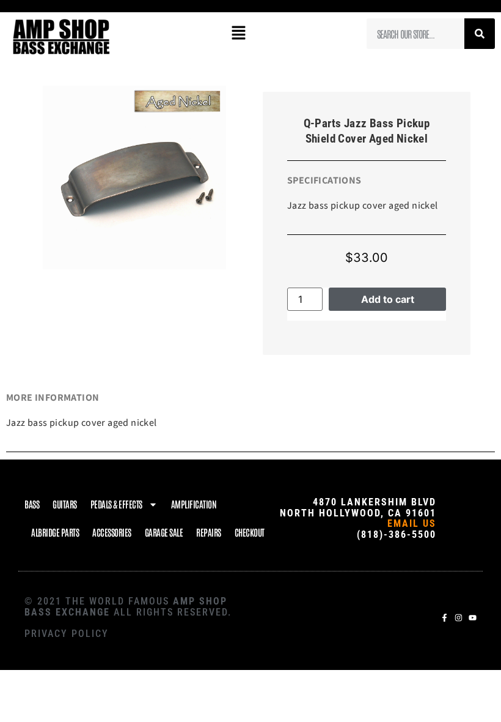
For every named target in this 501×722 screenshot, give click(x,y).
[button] (238, 33)
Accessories (111, 532)
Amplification (194, 504)
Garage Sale (164, 532)
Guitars (65, 504)
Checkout (250, 532)
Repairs (208, 532)
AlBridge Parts (55, 532)
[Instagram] (459, 618)
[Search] (479, 33)
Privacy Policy (66, 633)
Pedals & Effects (116, 504)
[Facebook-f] (444, 618)
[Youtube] (473, 618)
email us (411, 523)
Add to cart (387, 299)
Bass (31, 504)
